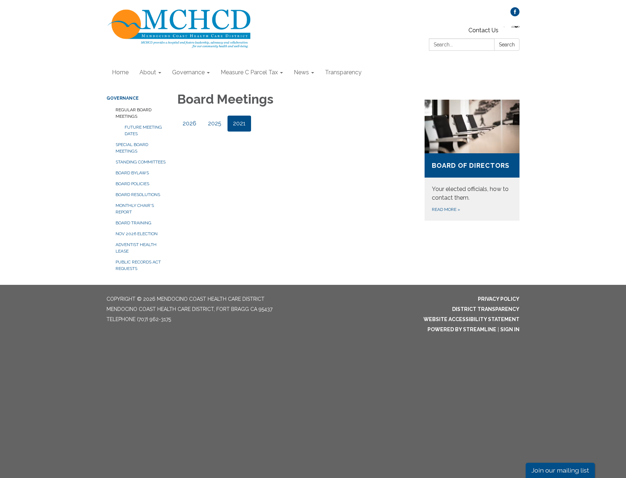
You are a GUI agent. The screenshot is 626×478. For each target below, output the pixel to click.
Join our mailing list (560, 470)
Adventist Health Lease (136, 248)
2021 (239, 123)
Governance (123, 98)
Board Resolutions (138, 194)
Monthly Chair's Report (135, 209)
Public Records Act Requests (138, 265)
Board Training (133, 222)
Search (507, 44)
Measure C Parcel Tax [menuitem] (249, 72)
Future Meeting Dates (143, 130)
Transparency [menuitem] (343, 72)
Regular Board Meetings (133, 113)
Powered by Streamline (461, 329)
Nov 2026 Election (137, 233)
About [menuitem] (147, 72)
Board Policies (132, 183)
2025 (214, 123)
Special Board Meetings (132, 148)
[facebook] (514, 14)
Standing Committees (141, 162)
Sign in (509, 329)
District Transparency (485, 309)
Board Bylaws (132, 172)
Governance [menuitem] (188, 72)
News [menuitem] (301, 72)
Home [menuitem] (120, 72)
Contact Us (483, 30)
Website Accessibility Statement (471, 319)
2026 (189, 123)
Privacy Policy (498, 299)
